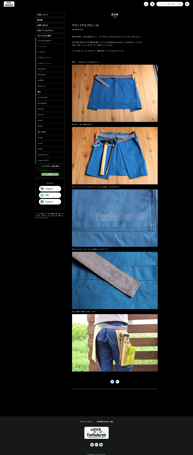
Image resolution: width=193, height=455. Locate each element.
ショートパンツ (43, 160)
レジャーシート (43, 155)
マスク (40, 126)
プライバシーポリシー (86, 421)
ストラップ (42, 69)
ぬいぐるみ (42, 132)
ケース (40, 120)
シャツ (40, 143)
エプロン (41, 80)
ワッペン (41, 109)
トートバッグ (42, 97)
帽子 (39, 92)
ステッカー (42, 75)
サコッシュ (42, 86)
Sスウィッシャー (45, 63)
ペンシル (42, 46)
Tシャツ (40, 115)
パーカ (40, 149)
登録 (50, 174)
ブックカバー (42, 103)
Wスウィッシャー (45, 57)
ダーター (42, 52)
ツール (40, 137)
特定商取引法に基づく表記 (105, 421)
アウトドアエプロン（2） (86, 25)
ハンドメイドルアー (45, 41)
